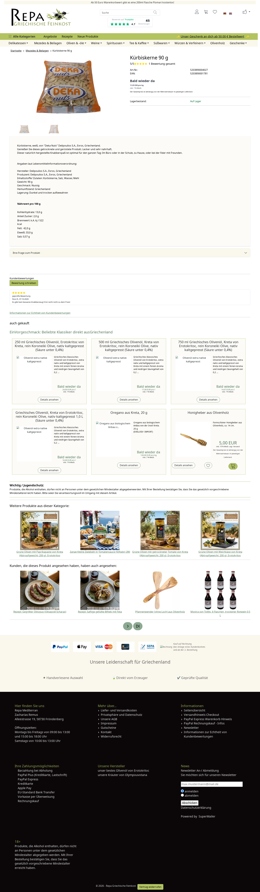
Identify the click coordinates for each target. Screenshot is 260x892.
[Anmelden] (197, 12)
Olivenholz (217, 43)
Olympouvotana (136, 775)
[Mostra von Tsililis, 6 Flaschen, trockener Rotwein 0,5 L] (220, 590)
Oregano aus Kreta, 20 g (128, 412)
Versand (236, 446)
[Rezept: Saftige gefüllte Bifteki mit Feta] (99, 590)
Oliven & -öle (75, 43)
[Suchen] (155, 12)
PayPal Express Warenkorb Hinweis (208, 719)
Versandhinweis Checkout (201, 715)
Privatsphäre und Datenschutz (121, 715)
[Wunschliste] (215, 12)
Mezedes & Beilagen (48, 43)
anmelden (191, 791)
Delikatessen (17, 43)
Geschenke (237, 43)
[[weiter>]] (127, 626)
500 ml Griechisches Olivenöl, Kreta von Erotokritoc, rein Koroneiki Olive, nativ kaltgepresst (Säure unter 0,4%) (129, 346)
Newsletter (191, 728)
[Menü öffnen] (10, 36)
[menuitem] (50, 36)
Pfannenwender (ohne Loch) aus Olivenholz (160, 611)
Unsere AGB (109, 719)
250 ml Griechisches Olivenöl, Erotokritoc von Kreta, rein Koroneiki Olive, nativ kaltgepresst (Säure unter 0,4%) (49, 346)
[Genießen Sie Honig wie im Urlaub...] (193, 439)
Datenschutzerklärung (196, 808)
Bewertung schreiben (24, 283)
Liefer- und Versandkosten (119, 710)
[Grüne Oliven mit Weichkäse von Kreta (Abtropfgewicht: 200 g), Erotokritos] (220, 530)
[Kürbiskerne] (68, 88)
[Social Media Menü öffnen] (244, 12)
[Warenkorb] (206, 12)
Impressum (108, 723)
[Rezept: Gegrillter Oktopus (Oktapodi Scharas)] (39, 590)
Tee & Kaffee (138, 43)
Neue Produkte (87, 36)
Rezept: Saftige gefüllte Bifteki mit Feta (100, 611)
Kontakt (106, 732)
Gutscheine (108, 728)
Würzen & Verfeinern (189, 43)
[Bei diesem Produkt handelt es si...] (113, 439)
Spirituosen (114, 43)
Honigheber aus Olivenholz (208, 412)
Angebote (50, 36)
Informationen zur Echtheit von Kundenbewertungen (40, 313)
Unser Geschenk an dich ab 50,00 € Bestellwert (212, 36)
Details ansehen (49, 399)
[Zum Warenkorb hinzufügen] (233, 466)
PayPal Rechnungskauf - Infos (204, 723)
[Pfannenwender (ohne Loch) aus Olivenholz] (160, 590)
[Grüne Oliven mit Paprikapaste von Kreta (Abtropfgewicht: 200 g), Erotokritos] (39, 530)
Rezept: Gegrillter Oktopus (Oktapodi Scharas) (39, 611)
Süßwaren (160, 43)
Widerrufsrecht (111, 736)
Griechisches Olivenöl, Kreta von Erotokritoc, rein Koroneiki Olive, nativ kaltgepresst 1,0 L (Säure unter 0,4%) (49, 416)
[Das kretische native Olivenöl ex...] (34, 373)
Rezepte (67, 36)
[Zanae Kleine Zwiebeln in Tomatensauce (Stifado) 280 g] (99, 530)
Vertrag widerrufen (150, 887)
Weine (95, 43)
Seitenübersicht (194, 710)
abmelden (191, 795)
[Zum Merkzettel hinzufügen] (208, 465)
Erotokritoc (141, 770)
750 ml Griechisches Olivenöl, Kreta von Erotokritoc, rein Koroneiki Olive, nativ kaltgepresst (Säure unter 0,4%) (208, 346)
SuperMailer (207, 816)
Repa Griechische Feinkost (121, 885)
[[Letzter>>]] (137, 626)
